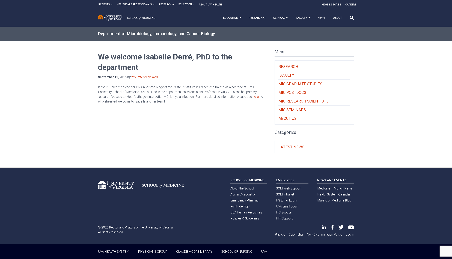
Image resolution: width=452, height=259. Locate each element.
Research (288, 66)
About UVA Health (210, 4)
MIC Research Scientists (303, 101)
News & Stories (331, 4)
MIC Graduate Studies (300, 84)
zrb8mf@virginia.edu (145, 77)
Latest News (291, 147)
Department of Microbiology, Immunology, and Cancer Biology (156, 33)
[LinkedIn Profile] (324, 228)
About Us (287, 118)
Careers (350, 4)
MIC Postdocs (292, 92)
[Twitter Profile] (340, 228)
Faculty (286, 75)
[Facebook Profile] (332, 228)
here (256, 96)
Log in (350, 234)
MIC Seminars (292, 110)
